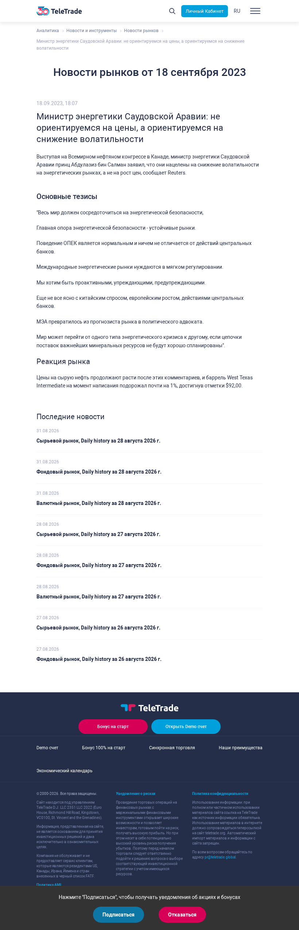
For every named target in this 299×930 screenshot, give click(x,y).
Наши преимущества (241, 747)
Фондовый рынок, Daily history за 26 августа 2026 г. (99, 659)
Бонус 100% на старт (103, 747)
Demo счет (47, 747)
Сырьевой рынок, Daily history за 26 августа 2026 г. (98, 628)
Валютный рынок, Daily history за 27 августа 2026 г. (98, 597)
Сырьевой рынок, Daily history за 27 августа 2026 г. (98, 534)
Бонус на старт (113, 726)
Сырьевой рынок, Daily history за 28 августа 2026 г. (98, 441)
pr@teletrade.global (220, 857)
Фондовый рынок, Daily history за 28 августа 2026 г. (99, 472)
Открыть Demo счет (186, 726)
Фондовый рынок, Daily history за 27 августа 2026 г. (99, 565)
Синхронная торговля (172, 747)
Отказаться (182, 915)
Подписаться (118, 915)
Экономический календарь (64, 770)
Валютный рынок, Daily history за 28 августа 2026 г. (98, 503)
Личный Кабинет (205, 11)
